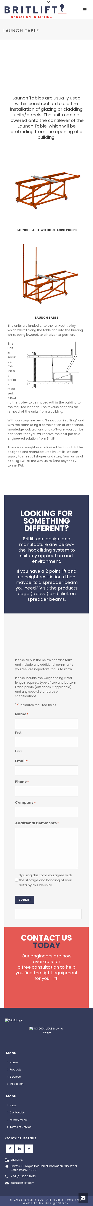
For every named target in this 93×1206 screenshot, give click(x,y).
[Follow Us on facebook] (10, 1149)
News (13, 1105)
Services (15, 1076)
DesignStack (57, 1203)
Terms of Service (20, 1127)
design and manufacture (45, 541)
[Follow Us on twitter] (29, 1149)
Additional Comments (37, 823)
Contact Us (17, 1112)
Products (15, 1069)
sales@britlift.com (22, 1183)
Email (21, 760)
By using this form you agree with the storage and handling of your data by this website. (45, 880)
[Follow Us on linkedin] (19, 1149)
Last (18, 750)
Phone (22, 781)
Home (14, 1062)
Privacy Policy (18, 1119)
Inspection (17, 1084)
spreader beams (46, 599)
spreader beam (60, 582)
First (18, 732)
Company (25, 802)
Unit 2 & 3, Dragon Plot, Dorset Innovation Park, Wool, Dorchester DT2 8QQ (44, 1168)
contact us (46, 941)
